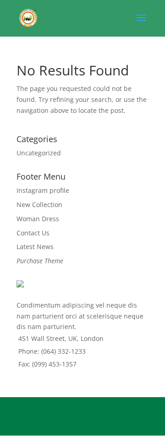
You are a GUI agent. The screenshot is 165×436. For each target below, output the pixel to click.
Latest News (35, 246)
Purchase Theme (39, 260)
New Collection (39, 204)
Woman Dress (37, 218)
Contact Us (33, 233)
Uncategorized (38, 153)
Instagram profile (42, 190)
